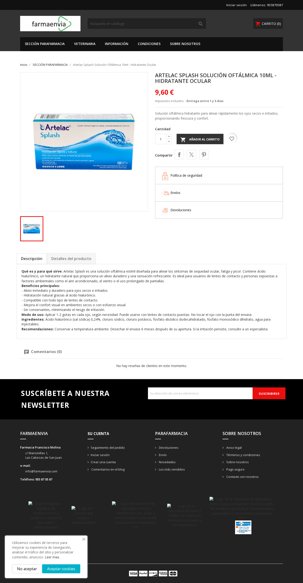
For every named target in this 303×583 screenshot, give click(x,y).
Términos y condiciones (243, 455)
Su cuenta (98, 433)
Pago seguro (235, 469)
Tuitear (191, 154)
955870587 (275, 5)
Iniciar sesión (100, 455)
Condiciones (149, 43)
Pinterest (204, 154)
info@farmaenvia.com (41, 471)
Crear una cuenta (103, 462)
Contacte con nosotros (242, 477)
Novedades (167, 462)
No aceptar (27, 568)
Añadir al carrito (200, 140)
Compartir (179, 154)
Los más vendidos (171, 469)
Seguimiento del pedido (108, 447)
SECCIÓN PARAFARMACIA (45, 43)
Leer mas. (52, 557)
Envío (162, 455)
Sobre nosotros (185, 43)
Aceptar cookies (61, 568)
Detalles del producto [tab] (71, 258)
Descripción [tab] (31, 258)
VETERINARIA (84, 43)
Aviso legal (234, 447)
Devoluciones (168, 447)
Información (116, 43)
